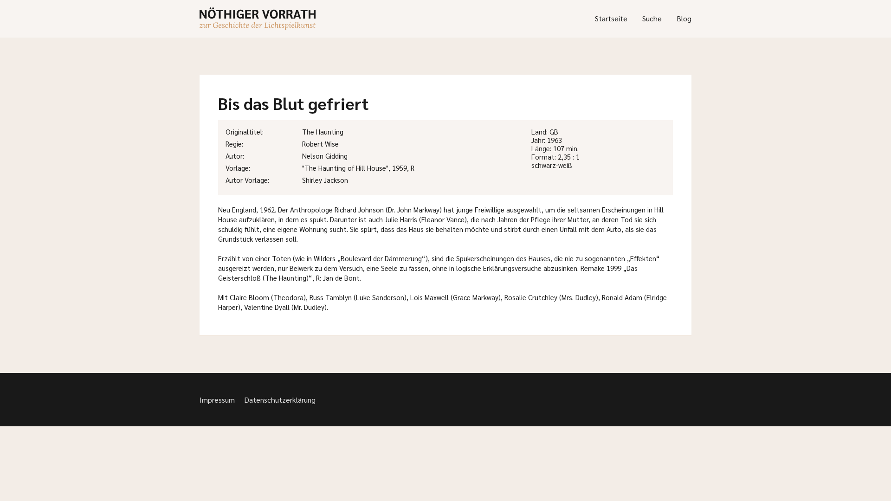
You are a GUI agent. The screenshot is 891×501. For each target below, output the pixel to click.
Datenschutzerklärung (280, 400)
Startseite (611, 18)
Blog (684, 18)
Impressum (217, 400)
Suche (652, 18)
